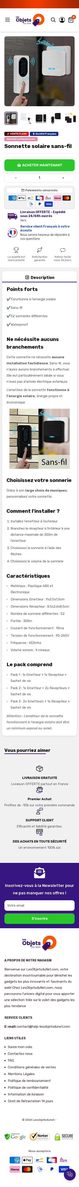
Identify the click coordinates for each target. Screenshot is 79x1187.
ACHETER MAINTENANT (42, 165)
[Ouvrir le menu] (7, 19)
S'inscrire (40, 918)
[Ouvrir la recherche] (53, 19)
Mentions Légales (21, 1074)
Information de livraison (26, 1094)
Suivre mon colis (20, 1047)
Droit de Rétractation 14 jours (30, 1101)
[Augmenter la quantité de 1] (63, 178)
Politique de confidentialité (28, 1088)
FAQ (11, 1060)
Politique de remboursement (29, 1081)
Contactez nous (20, 1054)
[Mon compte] (62, 20)
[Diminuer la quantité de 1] (16, 178)
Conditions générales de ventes (32, 1067)
